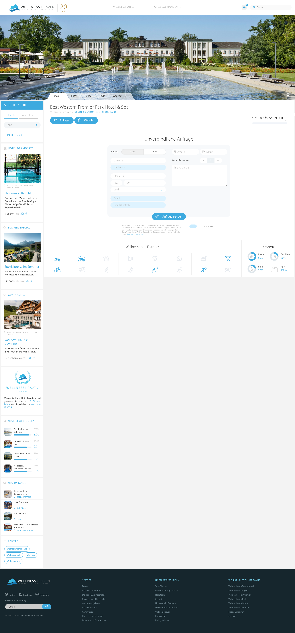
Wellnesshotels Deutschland (241, 586)
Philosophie (160, 616)
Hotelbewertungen (166, 7)
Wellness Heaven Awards (166, 607)
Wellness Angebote (91, 603)
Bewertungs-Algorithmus (166, 590)
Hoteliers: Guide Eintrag (92, 616)
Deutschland (109, 112)
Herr (155, 151)
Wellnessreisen (13, 561)
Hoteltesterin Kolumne (165, 603)
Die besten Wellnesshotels (93, 595)
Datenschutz (100, 620)
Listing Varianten (162, 620)
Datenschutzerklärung (135, 234)
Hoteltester (160, 595)
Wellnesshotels (124, 7)
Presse (85, 586)
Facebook (27, 595)
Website (89, 120)
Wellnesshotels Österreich (239, 595)
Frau (132, 151)
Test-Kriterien (161, 586)
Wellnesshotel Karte (91, 590)
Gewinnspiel (87, 612)
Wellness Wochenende (17, 549)
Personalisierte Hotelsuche (94, 599)
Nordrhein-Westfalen (86, 112)
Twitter (12, 595)
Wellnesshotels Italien (238, 603)
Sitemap (232, 616)
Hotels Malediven (236, 612)
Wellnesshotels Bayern (238, 590)
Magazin (159, 599)
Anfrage (64, 120)
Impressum (87, 620)
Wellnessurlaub (14, 555)
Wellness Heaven (162, 612)
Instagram (44, 595)
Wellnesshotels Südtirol (238, 607)
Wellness (31, 555)
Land (116, 189)
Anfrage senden (172, 216)
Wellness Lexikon (89, 607)
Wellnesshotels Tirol (237, 599)
